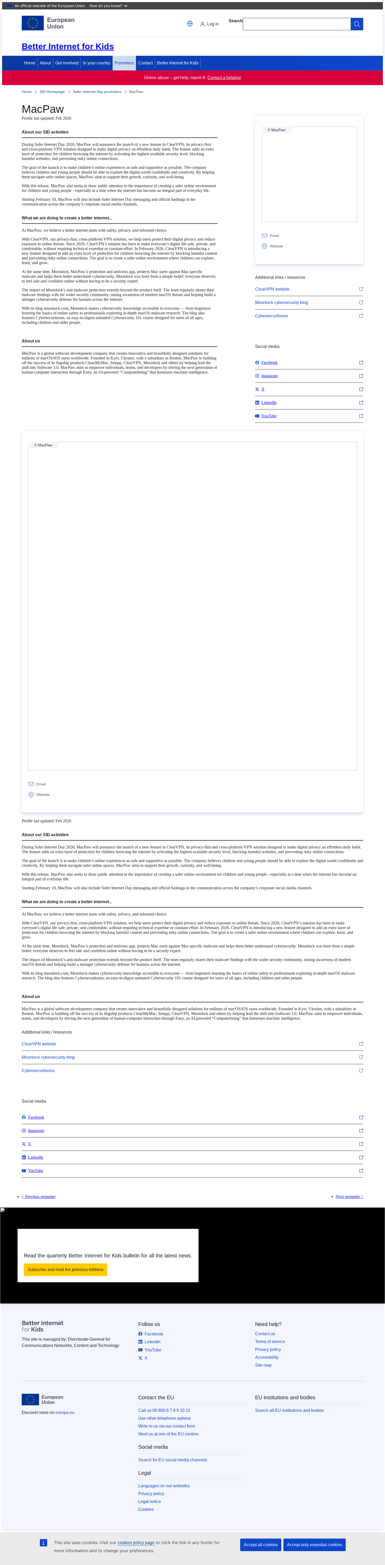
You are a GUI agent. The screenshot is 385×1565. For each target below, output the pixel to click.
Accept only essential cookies (314, 1544)
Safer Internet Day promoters (97, 92)
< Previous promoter (39, 1196)
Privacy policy (268, 1349)
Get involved (67, 63)
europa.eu (65, 1412)
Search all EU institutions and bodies (289, 1410)
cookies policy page (136, 1542)
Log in (213, 24)
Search (236, 21)
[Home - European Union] (48, 23)
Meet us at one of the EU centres (168, 1434)
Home (29, 63)
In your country (96, 63)
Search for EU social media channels (172, 1460)
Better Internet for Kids (177, 63)
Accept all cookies (261, 1544)
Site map (263, 1365)
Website (276, 246)
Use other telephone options (164, 1418)
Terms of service (270, 1341)
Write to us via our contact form (166, 1426)
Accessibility (266, 1357)
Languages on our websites (164, 1486)
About (45, 63)
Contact (145, 63)
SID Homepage (52, 92)
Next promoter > (349, 1196)
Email (274, 236)
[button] (190, 23)
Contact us (265, 1333)
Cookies (146, 1509)
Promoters (124, 63)
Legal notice (149, 1501)
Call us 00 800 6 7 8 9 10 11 (164, 1410)
